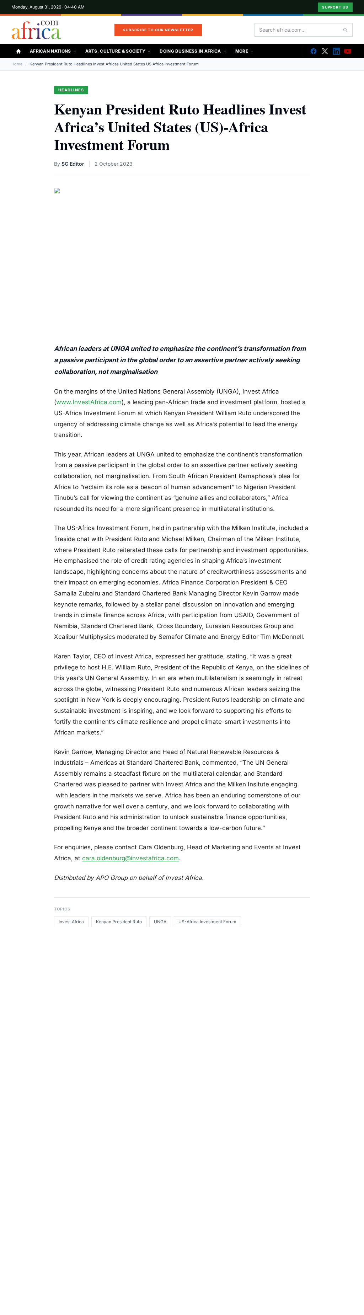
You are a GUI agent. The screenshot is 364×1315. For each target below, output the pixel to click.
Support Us (335, 7)
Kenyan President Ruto (119, 921)
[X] (325, 51)
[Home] (18, 51)
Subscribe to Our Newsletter (158, 30)
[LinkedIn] (336, 51)
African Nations (50, 51)
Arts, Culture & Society (115, 51)
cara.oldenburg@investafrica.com (130, 858)
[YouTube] (348, 51)
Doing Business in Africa (190, 51)
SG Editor (72, 164)
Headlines (71, 89)
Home (16, 64)
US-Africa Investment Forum (207, 921)
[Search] (345, 30)
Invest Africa (71, 921)
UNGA (160, 921)
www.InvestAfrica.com (89, 402)
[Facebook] (313, 51)
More (241, 51)
